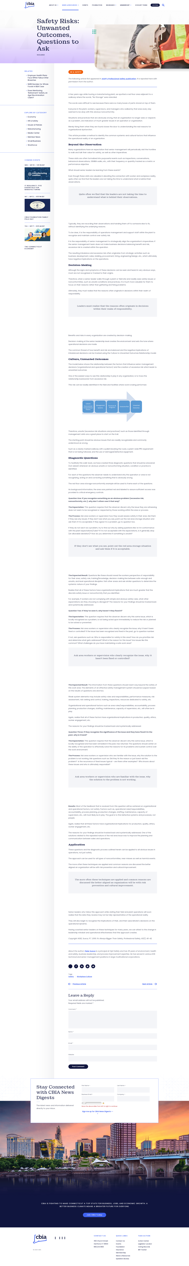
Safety (71, 976)
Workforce (32, 145)
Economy (32, 117)
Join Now (155, 5)
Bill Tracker (142, 1250)
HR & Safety (33, 121)
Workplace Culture (84, 976)
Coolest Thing (141, 5)
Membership (125, 5)
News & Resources (69, 5)
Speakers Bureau (122, 1259)
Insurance (110, 5)
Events (85, 5)
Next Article (147, 984)
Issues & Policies (35, 125)
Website (71, 1055)
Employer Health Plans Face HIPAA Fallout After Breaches (38, 77)
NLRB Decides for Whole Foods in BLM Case (38, 85)
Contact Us (120, 1241)
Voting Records (144, 1247)
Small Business (34, 141)
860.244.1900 (99, 1247)
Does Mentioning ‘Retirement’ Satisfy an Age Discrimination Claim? (37, 94)
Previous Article (79, 984)
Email (70, 1043)
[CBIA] (29, 5)
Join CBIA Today (94, 1215)
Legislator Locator (145, 1244)
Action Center (143, 1241)
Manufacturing (34, 129)
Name (71, 1032)
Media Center (34, 133)
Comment (72, 1009)
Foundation (97, 5)
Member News (34, 137)
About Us (53, 5)
